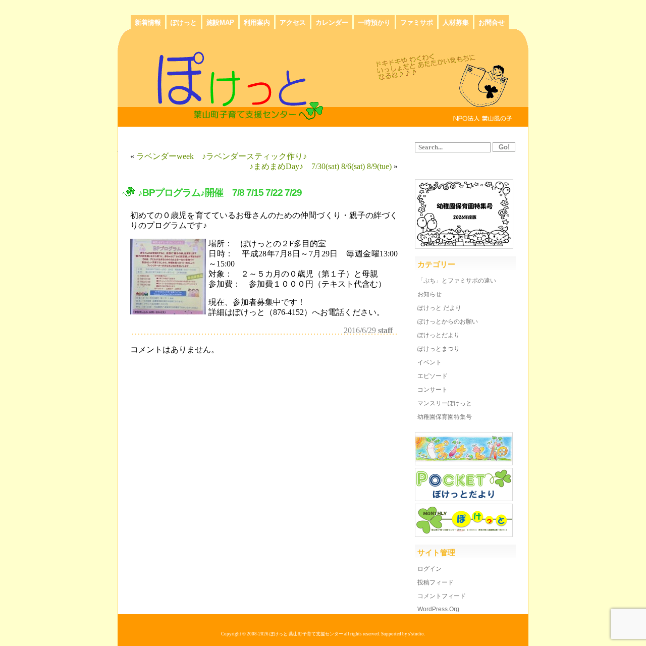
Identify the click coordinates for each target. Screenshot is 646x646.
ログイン (429, 568)
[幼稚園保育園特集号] (464, 246)
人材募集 (456, 22)
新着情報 (148, 22)
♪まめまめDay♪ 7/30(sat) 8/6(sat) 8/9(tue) (320, 166)
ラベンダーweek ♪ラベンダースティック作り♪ (221, 156)
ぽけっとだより (438, 335)
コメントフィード (441, 596)
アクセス (293, 22)
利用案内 (257, 22)
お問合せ (491, 22)
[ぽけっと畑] (464, 462)
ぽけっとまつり (438, 348)
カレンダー (331, 22)
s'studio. (416, 633)
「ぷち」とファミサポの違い (456, 280)
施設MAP (220, 22)
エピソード (432, 376)
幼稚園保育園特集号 (444, 416)
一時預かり (374, 22)
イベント (429, 362)
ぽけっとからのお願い (447, 321)
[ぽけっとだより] (464, 498)
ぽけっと (184, 22)
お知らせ (429, 294)
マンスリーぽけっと (444, 403)
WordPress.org (438, 609)
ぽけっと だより (439, 307)
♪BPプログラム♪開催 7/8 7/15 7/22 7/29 (224, 192)
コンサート (432, 389)
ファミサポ (416, 22)
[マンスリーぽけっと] (464, 534)
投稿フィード (435, 582)
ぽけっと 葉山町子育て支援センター (306, 633)
